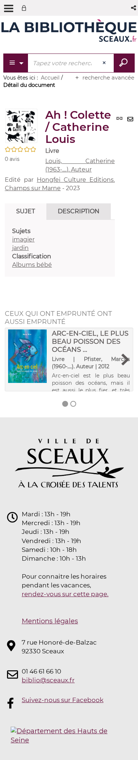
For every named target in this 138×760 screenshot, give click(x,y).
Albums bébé (32, 264)
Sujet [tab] (25, 211)
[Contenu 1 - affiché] (65, 404)
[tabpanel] (59, 248)
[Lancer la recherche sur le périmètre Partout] (124, 63)
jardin (20, 247)
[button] (134, 8)
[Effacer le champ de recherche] (105, 63)
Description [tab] (78, 211)
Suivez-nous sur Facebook (62, 700)
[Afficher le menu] (9, 8)
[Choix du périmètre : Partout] (16, 63)
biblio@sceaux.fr (48, 680)
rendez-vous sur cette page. (65, 594)
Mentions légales (50, 621)
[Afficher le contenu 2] (73, 404)
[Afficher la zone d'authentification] (25, 8)
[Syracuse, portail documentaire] (69, 32)
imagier (23, 239)
